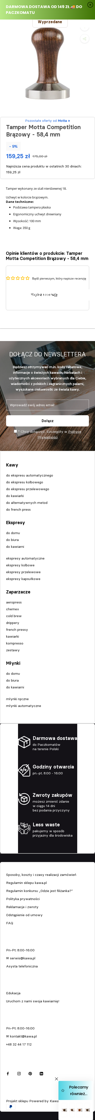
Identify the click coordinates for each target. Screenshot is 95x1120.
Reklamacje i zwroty (22, 907)
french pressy (17, 629)
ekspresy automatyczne (25, 558)
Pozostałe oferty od (47, 120)
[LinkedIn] (41, 1073)
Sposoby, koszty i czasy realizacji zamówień (41, 874)
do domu (13, 533)
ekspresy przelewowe (23, 572)
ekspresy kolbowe (20, 565)
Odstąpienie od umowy (24, 915)
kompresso (14, 643)
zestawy (13, 650)
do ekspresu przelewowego (27, 489)
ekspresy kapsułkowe (23, 579)
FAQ (9, 923)
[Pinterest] (30, 1073)
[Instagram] (19, 1073)
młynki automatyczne (23, 706)
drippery (12, 623)
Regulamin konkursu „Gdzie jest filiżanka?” (39, 891)
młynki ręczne (17, 699)
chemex (12, 609)
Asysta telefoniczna (22, 966)
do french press (18, 509)
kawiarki (12, 636)
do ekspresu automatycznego (29, 475)
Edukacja (13, 993)
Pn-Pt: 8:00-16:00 (20, 950)
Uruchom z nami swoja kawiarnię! (32, 1001)
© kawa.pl (13, 1094)
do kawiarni (15, 546)
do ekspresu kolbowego (24, 482)
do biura (12, 540)
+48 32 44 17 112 (19, 1044)
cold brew (14, 616)
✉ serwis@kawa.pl (20, 958)
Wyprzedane (50, 21)
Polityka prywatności (23, 899)
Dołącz (48, 421)
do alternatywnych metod (27, 502)
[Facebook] (8, 1073)
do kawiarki (15, 496)
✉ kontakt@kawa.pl (21, 1036)
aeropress (14, 602)
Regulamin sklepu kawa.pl (26, 883)
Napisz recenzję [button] (44, 294)
